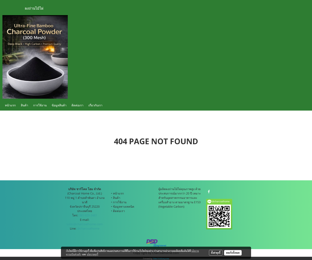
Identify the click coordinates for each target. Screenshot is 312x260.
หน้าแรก (10, 105)
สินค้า (24, 105)
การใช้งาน (40, 105)
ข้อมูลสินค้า (59, 105)
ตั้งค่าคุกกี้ (215, 252)
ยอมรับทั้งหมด (233, 252)
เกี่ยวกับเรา (95, 105)
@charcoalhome (88, 228)
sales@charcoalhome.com (85, 224)
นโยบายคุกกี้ (92, 254)
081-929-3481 (88, 215)
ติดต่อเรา (77, 105)
